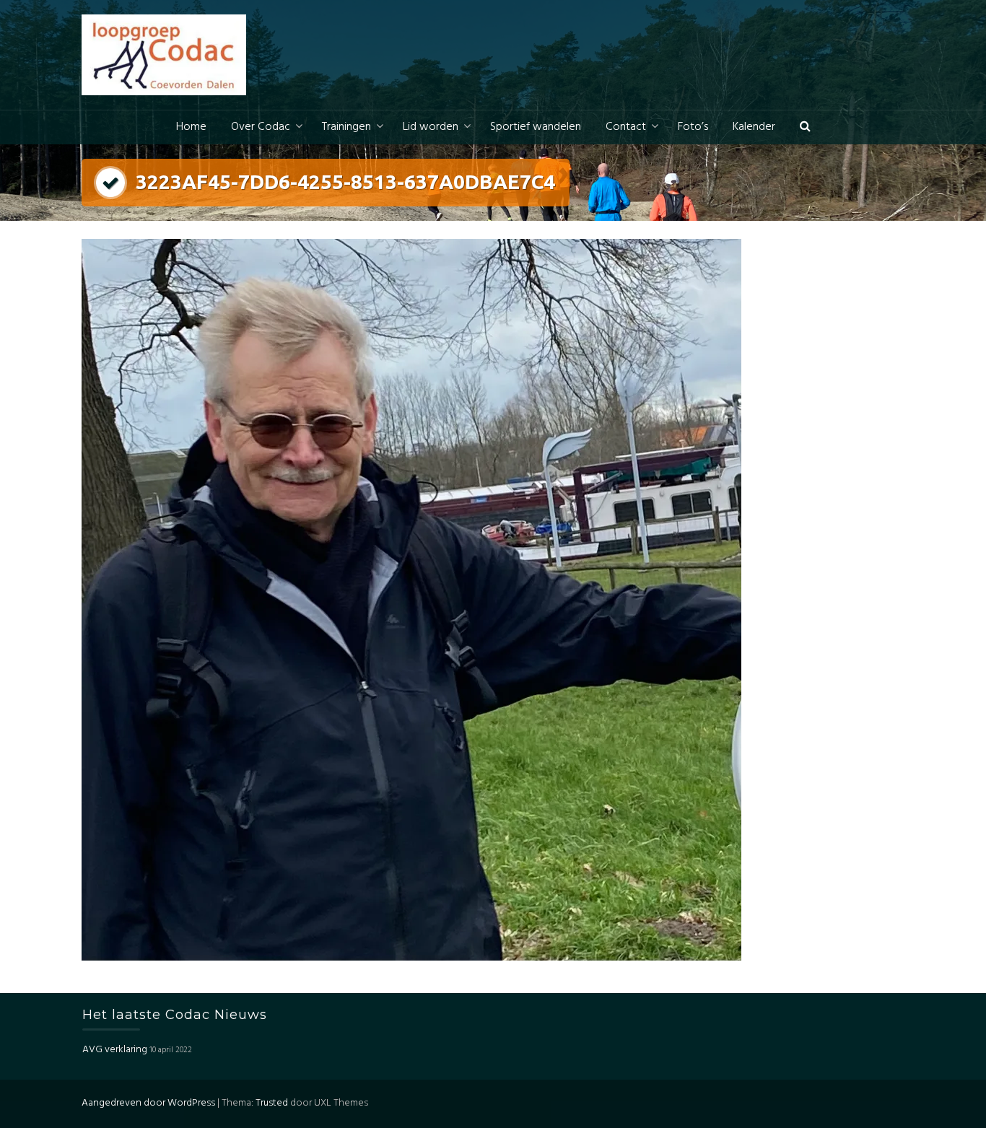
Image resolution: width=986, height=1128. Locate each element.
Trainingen (346, 127)
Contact (626, 127)
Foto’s (693, 127)
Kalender (754, 127)
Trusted (272, 1103)
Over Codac (260, 127)
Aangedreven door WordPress (148, 1103)
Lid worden (430, 127)
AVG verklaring (114, 1049)
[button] (805, 127)
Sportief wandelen (535, 127)
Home (191, 127)
